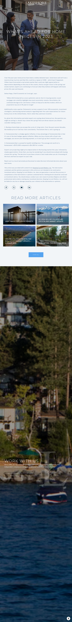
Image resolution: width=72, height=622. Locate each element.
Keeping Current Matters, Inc (42, 168)
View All (36, 254)
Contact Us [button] (13, 476)
